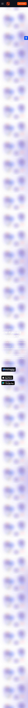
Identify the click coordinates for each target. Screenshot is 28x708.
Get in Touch (22, 3)
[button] (26, 38)
